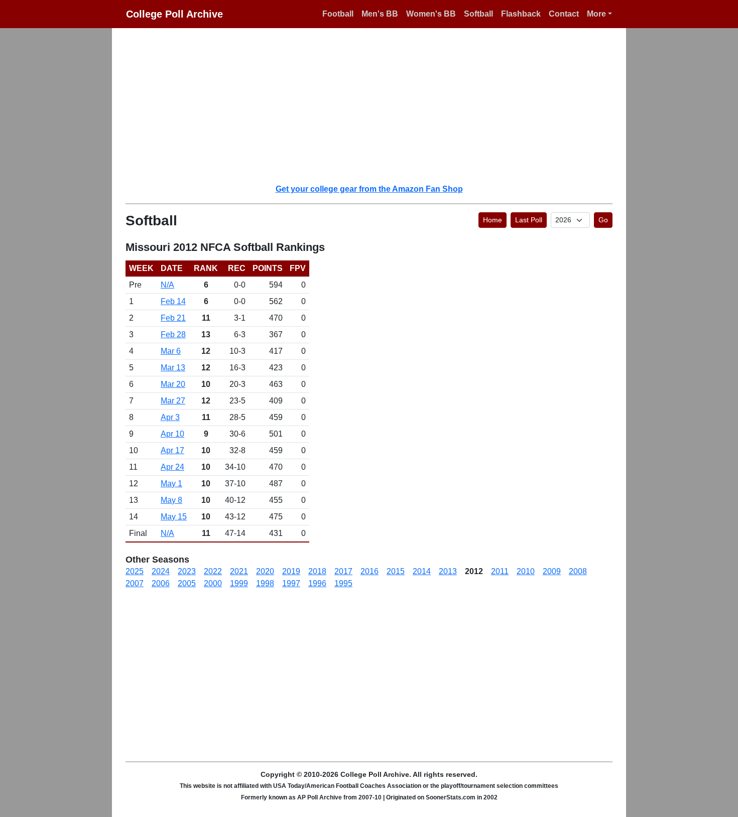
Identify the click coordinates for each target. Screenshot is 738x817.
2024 (161, 571)
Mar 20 (173, 384)
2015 (396, 571)
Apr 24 (172, 467)
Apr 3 (170, 417)
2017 (343, 571)
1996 (317, 583)
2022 (213, 571)
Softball (478, 14)
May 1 (171, 483)
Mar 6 (171, 351)
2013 (448, 571)
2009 (552, 571)
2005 (187, 583)
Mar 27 (173, 400)
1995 (343, 583)
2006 (161, 583)
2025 (135, 571)
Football (337, 14)
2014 (422, 571)
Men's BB (379, 14)
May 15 (174, 516)
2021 (239, 571)
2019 (291, 571)
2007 (135, 583)
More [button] (596, 14)
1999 (239, 583)
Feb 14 (173, 301)
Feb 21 (173, 318)
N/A (167, 285)
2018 (317, 571)
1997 (291, 583)
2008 (578, 571)
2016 (369, 571)
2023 (187, 571)
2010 (526, 571)
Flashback (521, 14)
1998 (265, 583)
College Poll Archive (174, 14)
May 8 (171, 500)
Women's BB (431, 14)
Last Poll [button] (528, 220)
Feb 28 (173, 334)
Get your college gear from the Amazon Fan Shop (369, 189)
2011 (500, 571)
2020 (265, 571)
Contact (564, 14)
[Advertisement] (375, 105)
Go (603, 220)
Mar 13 (173, 367)
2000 (213, 583)
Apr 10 (172, 434)
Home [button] (492, 220)
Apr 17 (172, 450)
